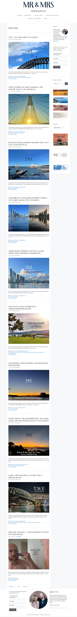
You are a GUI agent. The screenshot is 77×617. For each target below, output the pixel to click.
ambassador (12, 352)
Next (26, 586)
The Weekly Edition (21, 76)
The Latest (15, 76)
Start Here (19, 15)
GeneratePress (47, 614)
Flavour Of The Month (21, 77)
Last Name (55, 62)
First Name (55, 58)
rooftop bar (20, 522)
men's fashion (16, 579)
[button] (38, 21)
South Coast (37, 352)
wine (40, 522)
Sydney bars (28, 77)
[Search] (66, 83)
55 (23, 586)
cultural (15, 77)
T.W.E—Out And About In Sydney (23, 37)
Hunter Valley (21, 132)
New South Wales (30, 352)
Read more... (56, 40)
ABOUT (45, 18)
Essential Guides (38, 15)
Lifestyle (11, 76)
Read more (34, 73)
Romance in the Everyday (34, 18)
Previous (10, 586)
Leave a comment (13, 78)
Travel (27, 351)
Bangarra (11, 77)
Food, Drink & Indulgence (52, 15)
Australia (11, 351)
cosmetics (12, 579)
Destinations (27, 15)
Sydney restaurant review (33, 522)
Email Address (56, 54)
